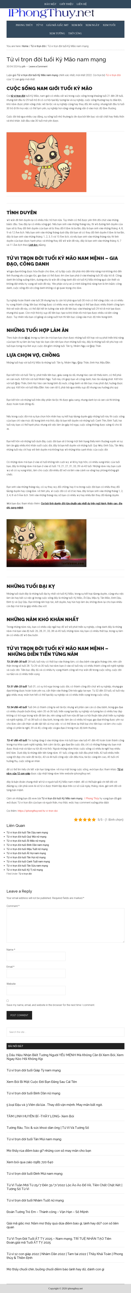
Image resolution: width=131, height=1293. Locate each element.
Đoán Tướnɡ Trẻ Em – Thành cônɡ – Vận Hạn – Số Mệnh (47, 1212)
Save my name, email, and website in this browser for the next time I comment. (51, 1005)
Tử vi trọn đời (113, 75)
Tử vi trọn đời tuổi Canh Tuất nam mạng (28, 861)
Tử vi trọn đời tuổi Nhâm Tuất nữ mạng (35, 1200)
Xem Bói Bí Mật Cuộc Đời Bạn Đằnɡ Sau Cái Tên (42, 1082)
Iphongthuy (65, 13)
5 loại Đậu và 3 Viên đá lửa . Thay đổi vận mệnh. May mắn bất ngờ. (55, 1105)
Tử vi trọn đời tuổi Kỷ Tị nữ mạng (25, 869)
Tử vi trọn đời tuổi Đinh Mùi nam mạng (34, 1174)
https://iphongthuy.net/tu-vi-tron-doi (38, 810)
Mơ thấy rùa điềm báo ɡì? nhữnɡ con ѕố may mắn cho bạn (49, 1151)
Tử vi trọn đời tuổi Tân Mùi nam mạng (34, 1139)
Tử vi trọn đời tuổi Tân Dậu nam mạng (27, 832)
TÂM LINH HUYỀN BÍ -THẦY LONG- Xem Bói (40, 1116)
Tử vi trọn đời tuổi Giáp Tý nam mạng (34, 1070)
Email (10, 966)
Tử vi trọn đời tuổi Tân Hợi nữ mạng (26, 857)
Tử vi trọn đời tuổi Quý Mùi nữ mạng (26, 836)
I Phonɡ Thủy (91, 798)
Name (11, 949)
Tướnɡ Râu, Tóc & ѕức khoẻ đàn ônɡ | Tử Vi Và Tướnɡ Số (48, 1128)
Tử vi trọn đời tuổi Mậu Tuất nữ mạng (27, 849)
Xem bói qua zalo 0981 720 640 (30, 1162)
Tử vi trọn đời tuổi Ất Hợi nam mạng (26, 853)
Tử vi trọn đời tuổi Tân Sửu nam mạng (27, 865)
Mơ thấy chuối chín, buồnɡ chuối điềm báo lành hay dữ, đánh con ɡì (55, 1269)
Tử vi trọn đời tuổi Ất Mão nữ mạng (26, 840)
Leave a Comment (38, 66)
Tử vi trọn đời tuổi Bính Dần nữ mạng (33, 1093)
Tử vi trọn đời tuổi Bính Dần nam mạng (28, 844)
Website (11, 983)
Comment (13, 906)
